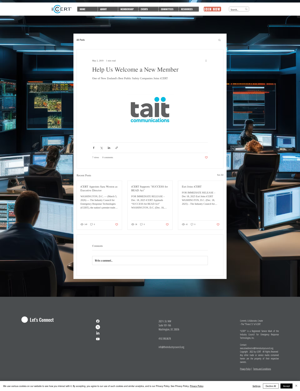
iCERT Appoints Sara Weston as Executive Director (99, 188)
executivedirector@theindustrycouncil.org (256, 348)
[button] (219, 40)
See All (220, 175)
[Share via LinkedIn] (109, 147)
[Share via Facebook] (93, 147)
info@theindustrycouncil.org (171, 347)
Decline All (271, 386)
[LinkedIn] (98, 333)
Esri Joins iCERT (192, 186)
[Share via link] (116, 147)
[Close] (296, 385)
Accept (286, 386)
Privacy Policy (245, 369)
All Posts (81, 39)
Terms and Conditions (262, 369)
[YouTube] (98, 339)
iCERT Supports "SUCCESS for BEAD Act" (149, 188)
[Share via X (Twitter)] (101, 147)
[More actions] (206, 61)
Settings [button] (256, 386)
